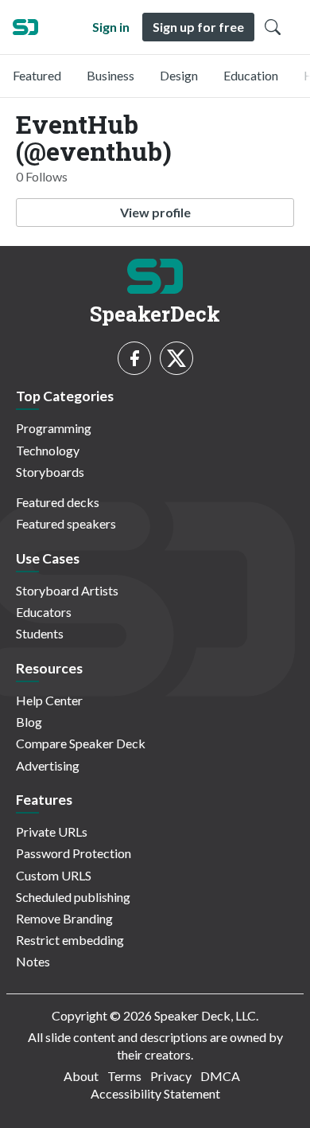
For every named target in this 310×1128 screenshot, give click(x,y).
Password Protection (73, 853)
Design (179, 75)
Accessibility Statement (155, 1093)
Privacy (171, 1075)
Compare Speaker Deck (80, 743)
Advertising (47, 765)
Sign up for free (198, 26)
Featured (37, 75)
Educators (44, 611)
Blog (29, 721)
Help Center (49, 700)
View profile (155, 212)
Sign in (111, 26)
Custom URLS (53, 875)
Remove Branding (64, 918)
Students (40, 633)
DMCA (220, 1075)
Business (110, 75)
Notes (33, 961)
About (81, 1075)
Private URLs (51, 831)
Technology (47, 450)
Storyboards (50, 471)
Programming (53, 427)
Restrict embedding (70, 939)
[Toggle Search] (272, 27)
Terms (124, 1075)
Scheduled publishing (73, 896)
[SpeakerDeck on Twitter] (176, 358)
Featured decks (57, 501)
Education (250, 75)
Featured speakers (66, 523)
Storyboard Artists (67, 590)
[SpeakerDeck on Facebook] (134, 358)
